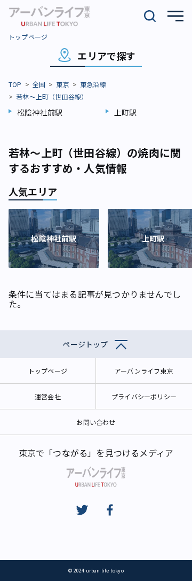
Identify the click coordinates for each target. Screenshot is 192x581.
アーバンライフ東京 (144, 370)
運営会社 (48, 396)
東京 (62, 84)
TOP (15, 84)
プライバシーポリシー (144, 396)
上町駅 (125, 112)
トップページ (28, 36)
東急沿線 (93, 84)
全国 (39, 84)
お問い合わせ (95, 422)
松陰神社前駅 (39, 112)
